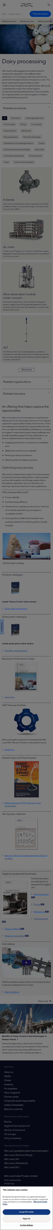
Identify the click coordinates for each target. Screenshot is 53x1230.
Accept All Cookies (26, 1212)
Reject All (26, 1218)
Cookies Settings (26, 1225)
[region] (26, 1208)
